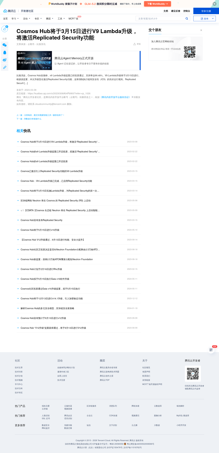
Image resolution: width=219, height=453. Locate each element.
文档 (166, 10)
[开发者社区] (27, 11)
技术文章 (19, 367)
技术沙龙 (19, 375)
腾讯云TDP (105, 379)
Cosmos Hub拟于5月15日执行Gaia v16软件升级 (45, 278)
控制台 (186, 10)
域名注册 (46, 405)
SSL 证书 (46, 418)
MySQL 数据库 (183, 415)
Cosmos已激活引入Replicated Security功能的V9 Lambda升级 (52, 171)
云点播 (134, 425)
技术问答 (19, 371)
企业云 (90, 415)
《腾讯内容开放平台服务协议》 (115, 97)
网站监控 (46, 428)
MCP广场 (73, 18)
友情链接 (146, 379)
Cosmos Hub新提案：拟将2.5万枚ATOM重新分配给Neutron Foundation (57, 259)
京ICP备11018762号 (133, 447)
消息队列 (113, 405)
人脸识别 (46, 415)
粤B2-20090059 (117, 443)
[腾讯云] (9, 10)
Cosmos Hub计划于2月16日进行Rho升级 (41, 269)
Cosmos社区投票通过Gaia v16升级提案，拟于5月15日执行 (50, 288)
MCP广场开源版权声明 (152, 384)
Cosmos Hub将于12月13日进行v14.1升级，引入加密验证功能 (52, 298)
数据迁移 (68, 428)
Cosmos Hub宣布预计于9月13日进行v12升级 (43, 318)
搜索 (186, 18)
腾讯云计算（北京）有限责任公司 (91, 447)
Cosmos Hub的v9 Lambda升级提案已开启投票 (44, 161)
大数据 (157, 425)
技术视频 (19, 379)
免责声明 (146, 371)
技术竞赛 (61, 379)
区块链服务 (91, 405)
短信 (89, 425)
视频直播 (68, 408)
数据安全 (46, 425)
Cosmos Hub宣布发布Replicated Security (41, 220)
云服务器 (68, 405)
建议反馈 (175, 10)
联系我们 (146, 375)
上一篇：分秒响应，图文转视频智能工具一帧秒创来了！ (41, 115)
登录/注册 (206, 11)
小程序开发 (181, 425)
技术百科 (19, 388)
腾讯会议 (68, 415)
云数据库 (158, 405)
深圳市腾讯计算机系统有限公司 (78, 443)
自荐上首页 (62, 375)
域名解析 (180, 405)
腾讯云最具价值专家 (108, 367)
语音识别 (68, 418)
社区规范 (146, 367)
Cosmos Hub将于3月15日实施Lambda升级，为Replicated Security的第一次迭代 (61, 190)
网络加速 (135, 405)
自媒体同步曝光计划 (66, 367)
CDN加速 (113, 415)
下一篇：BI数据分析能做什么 (29, 118)
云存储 (45, 408)
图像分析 (158, 415)
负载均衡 (68, 425)
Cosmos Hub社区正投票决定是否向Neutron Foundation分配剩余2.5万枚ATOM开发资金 (61, 249)
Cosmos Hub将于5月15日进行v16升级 (40, 229)
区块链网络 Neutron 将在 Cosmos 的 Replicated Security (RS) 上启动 (56, 200)
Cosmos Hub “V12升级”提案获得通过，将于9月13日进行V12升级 (53, 327)
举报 (139, 43)
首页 (5, 18)
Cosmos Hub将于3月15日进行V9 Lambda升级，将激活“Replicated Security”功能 (61, 141)
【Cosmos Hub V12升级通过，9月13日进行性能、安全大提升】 (53, 239)
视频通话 (135, 415)
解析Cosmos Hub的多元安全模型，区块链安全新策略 (47, 308)
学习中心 (19, 384)
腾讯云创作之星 (106, 375)
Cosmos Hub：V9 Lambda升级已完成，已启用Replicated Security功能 (56, 180)
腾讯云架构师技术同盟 (109, 371)
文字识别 (113, 425)
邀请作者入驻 (63, 371)
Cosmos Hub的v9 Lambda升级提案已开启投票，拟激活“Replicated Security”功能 (61, 151)
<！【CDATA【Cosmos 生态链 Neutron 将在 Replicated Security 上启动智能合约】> (61, 210)
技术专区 (19, 392)
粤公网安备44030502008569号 (140, 443)
